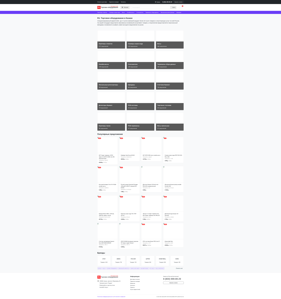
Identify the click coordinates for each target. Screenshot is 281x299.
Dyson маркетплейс (135, 289)
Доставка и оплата (135, 279)
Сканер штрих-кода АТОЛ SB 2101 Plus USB (173, 156)
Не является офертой (119, 296)
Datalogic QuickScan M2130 (127, 155)
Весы (123, 12)
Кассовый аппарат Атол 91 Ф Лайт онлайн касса (107, 185)
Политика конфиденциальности (105, 296)
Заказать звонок (178, 2)
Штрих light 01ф (169, 241)
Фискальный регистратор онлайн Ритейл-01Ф (173, 185)
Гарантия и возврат (114, 2)
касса (104, 268)
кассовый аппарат (144, 268)
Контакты (123, 2)
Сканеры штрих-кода (114, 12)
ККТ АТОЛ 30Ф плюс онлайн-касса (151, 155)
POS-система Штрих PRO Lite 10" (151, 241)
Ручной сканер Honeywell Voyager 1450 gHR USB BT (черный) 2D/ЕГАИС (129, 186)
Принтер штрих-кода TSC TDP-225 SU (129, 214)
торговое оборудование (112, 268)
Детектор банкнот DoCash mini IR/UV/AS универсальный (150, 185)
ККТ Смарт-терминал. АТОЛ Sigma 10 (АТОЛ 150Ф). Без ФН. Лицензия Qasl (107, 157)
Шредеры (178, 12)
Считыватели (139, 12)
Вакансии (132, 283)
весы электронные (160, 268)
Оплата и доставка (102, 2)
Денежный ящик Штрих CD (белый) (171, 214)
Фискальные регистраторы (167, 12)
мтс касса (152, 268)
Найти (173, 7)
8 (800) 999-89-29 (167, 2)
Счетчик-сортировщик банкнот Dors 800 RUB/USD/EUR (106, 242)
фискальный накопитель (124, 268)
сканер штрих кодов (135, 268)
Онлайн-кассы (130, 12)
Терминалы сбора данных (152, 12)
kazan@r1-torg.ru (104, 287)
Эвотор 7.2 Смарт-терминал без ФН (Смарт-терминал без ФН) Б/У (151, 214)
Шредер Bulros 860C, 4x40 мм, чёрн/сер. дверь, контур (106, 214)
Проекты (132, 287)
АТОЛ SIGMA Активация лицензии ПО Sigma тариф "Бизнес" (129, 242)
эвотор (99, 268)
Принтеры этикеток (102, 12)
